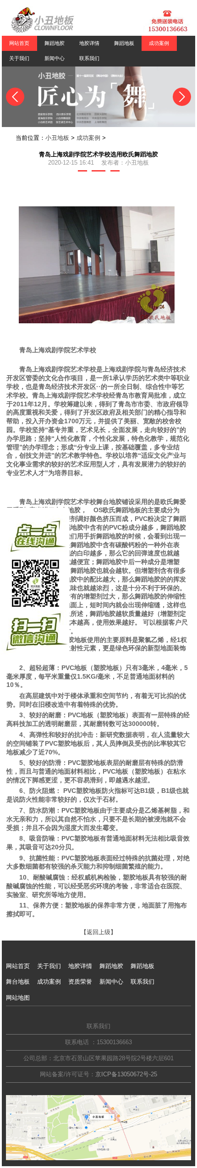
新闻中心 (54, 58)
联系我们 (89, 58)
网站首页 (19, 43)
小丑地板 (57, 137)
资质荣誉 (80, 981)
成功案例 (88, 137)
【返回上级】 (98, 932)
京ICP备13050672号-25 (126, 1074)
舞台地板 (18, 981)
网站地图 (18, 997)
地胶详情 (89, 43)
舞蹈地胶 (54, 43)
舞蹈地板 (124, 43)
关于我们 (19, 58)
